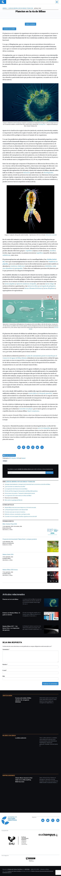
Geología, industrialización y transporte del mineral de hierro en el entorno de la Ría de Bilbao (27, 484)
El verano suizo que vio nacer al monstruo (15, 512)
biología (5, 460)
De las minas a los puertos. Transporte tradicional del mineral (20, 493)
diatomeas (26, 172)
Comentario (6, 649)
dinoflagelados (48, 172)
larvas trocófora (33, 286)
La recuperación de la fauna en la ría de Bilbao (16, 488)
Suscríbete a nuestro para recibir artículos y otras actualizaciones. (30, 469)
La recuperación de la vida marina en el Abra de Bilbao (18, 495)
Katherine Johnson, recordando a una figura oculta (17, 514)
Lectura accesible (9, 29)
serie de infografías (44, 428)
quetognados (18, 268)
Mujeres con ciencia (9, 735)
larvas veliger (49, 284)
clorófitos (53, 250)
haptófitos (39, 253)
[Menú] (56, 1)
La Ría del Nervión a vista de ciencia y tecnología (20, 8)
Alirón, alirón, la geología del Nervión (13, 500)
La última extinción (20, 738)
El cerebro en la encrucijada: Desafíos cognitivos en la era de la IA (21, 516)
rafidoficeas (6, 255)
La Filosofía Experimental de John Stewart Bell (16, 509)
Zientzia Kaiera (7, 695)
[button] (19, 447)
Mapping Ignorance (9, 775)
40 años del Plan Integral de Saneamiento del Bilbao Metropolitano (21, 491)
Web (4, 676)
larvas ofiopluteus (49, 288)
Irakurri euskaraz (30, 24)
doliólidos (48, 266)
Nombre (5, 664)
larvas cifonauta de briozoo (33, 288)
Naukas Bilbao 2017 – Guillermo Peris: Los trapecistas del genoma (11, 628)
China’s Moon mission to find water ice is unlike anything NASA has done (23, 780)
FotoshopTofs (42, 124)
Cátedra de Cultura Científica (15, 869)
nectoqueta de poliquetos (47, 286)
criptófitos (28, 250)
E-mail (5, 670)
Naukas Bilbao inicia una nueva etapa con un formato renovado (20, 507)
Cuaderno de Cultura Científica (14, 871)
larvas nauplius (10, 284)
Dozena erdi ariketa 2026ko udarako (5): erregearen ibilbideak (23, 700)
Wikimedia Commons (51, 235)
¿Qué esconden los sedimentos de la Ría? (15, 486)
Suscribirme (49, 472)
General (5, 8)
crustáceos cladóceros (17, 266)
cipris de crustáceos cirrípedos (26, 284)
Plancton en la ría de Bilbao (10, 599)
